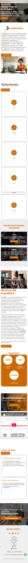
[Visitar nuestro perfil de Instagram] (18, 533)
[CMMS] (14, 129)
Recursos (14, 542)
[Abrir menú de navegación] (25, 1)
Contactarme (11, 518)
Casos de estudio (14, 540)
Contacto (14, 545)
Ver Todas (5, 89)
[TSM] (14, 154)
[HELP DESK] (14, 193)
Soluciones (14, 537)
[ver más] (14, 466)
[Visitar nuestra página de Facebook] (15, 533)
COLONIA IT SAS (7, 558)
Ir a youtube (14, 405)
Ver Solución (14, 241)
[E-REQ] (14, 207)
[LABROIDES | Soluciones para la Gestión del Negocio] (6, 1)
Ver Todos (5, 453)
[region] (14, 11)
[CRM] (14, 179)
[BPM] (14, 104)
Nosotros (14, 539)
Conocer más (6, 54)
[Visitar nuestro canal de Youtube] (13, 533)
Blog (14, 543)
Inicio (14, 536)
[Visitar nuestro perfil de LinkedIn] (9, 533)
